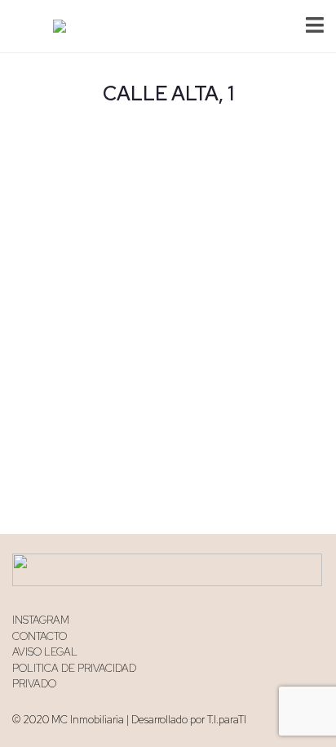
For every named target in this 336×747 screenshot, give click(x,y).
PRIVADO (34, 684)
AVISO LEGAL (44, 652)
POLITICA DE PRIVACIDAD (74, 668)
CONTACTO (39, 636)
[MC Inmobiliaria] (53, 26)
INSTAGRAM (40, 620)
